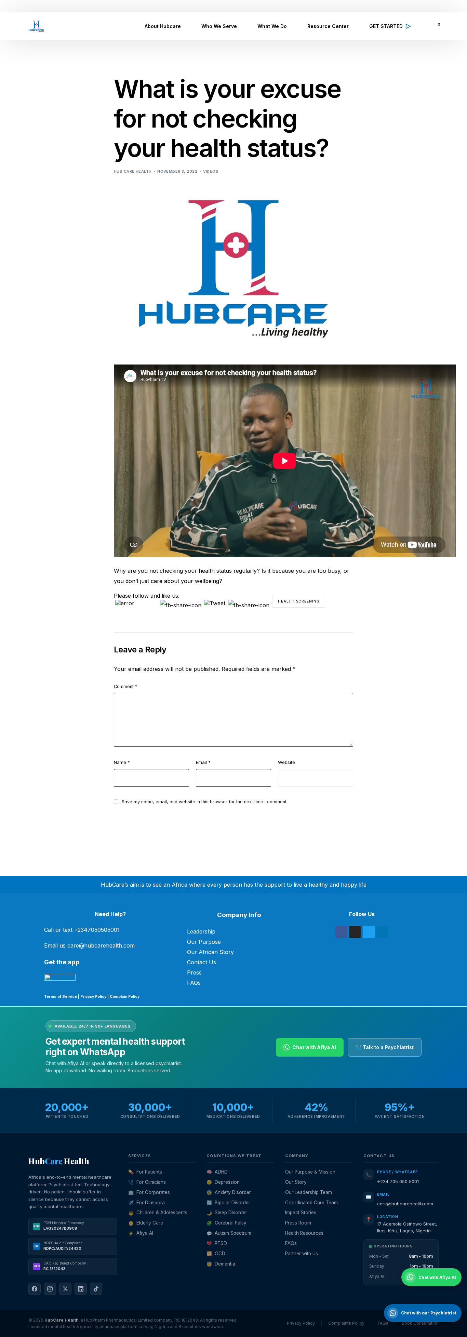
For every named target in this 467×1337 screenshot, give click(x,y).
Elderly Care (145, 1223)
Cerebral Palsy (226, 1223)
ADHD (217, 1172)
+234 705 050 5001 (398, 1181)
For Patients (145, 1172)
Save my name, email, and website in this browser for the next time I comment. (205, 801)
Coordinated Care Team (311, 1202)
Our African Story (210, 952)
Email (203, 762)
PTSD (216, 1243)
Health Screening (299, 601)
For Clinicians (147, 1182)
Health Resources (304, 1233)
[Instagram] (355, 932)
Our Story (296, 1182)
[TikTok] (96, 1289)
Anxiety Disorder (228, 1192)
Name (122, 762)
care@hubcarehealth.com (405, 1203)
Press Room (298, 1223)
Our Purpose (204, 941)
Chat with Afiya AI (314, 1047)
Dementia (220, 1264)
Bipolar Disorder (228, 1202)
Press (194, 972)
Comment (125, 686)
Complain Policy (124, 996)
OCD (215, 1253)
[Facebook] (341, 932)
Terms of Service (60, 996)
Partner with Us (301, 1253)
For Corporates (149, 1192)
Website (286, 762)
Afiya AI (140, 1233)
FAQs (194, 982)
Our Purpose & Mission (310, 1172)
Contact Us (201, 962)
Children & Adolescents (157, 1212)
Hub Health (58, 1160)
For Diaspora (146, 1202)
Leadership (201, 931)
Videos (210, 171)
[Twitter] (369, 932)
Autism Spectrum (228, 1233)
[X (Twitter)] (65, 1289)
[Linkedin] (382, 932)
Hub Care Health (133, 171)
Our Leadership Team (308, 1192)
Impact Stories (300, 1212)
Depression (223, 1182)
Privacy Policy (93, 996)
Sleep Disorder (226, 1212)
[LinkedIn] (81, 1289)
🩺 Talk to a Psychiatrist (385, 1047)
